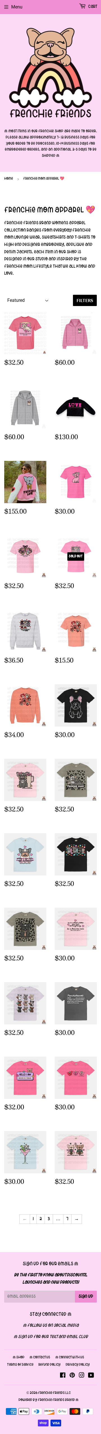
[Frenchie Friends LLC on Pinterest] (72, 1376)
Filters (85, 300)
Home (8, 179)
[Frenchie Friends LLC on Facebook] (63, 1376)
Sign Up (86, 1297)
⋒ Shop (18, 1357)
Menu (16, 7)
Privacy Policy (78, 1365)
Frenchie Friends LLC (54, 1393)
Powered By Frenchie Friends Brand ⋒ (49, 1400)
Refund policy (49, 1365)
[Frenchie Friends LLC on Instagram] (81, 1376)
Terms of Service (20, 1365)
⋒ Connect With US (69, 1357)
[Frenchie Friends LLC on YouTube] (91, 1376)
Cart (92, 7)
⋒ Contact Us (39, 1357)
